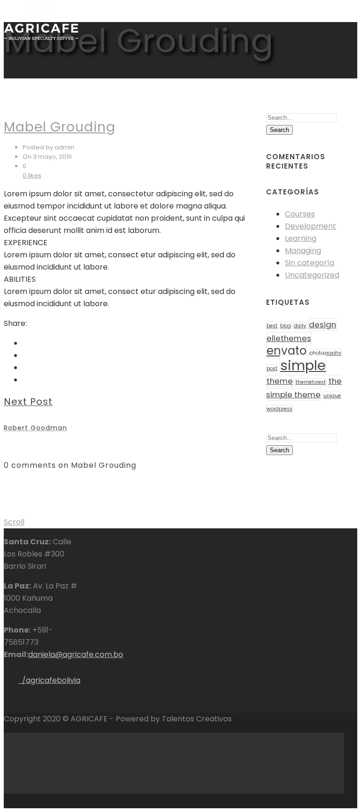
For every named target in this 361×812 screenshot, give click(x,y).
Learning (300, 238)
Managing (303, 250)
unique (332, 395)
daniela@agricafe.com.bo (75, 654)
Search (279, 129)
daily (300, 325)
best (272, 325)
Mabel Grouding (60, 127)
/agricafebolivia (49, 680)
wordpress (279, 408)
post (272, 368)
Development (310, 226)
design (322, 324)
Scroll (14, 522)
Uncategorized (312, 275)
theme (280, 381)
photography (325, 352)
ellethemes (289, 338)
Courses (300, 214)
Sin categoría (309, 262)
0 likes (32, 175)
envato (286, 350)
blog (285, 325)
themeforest (311, 382)
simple (303, 365)
